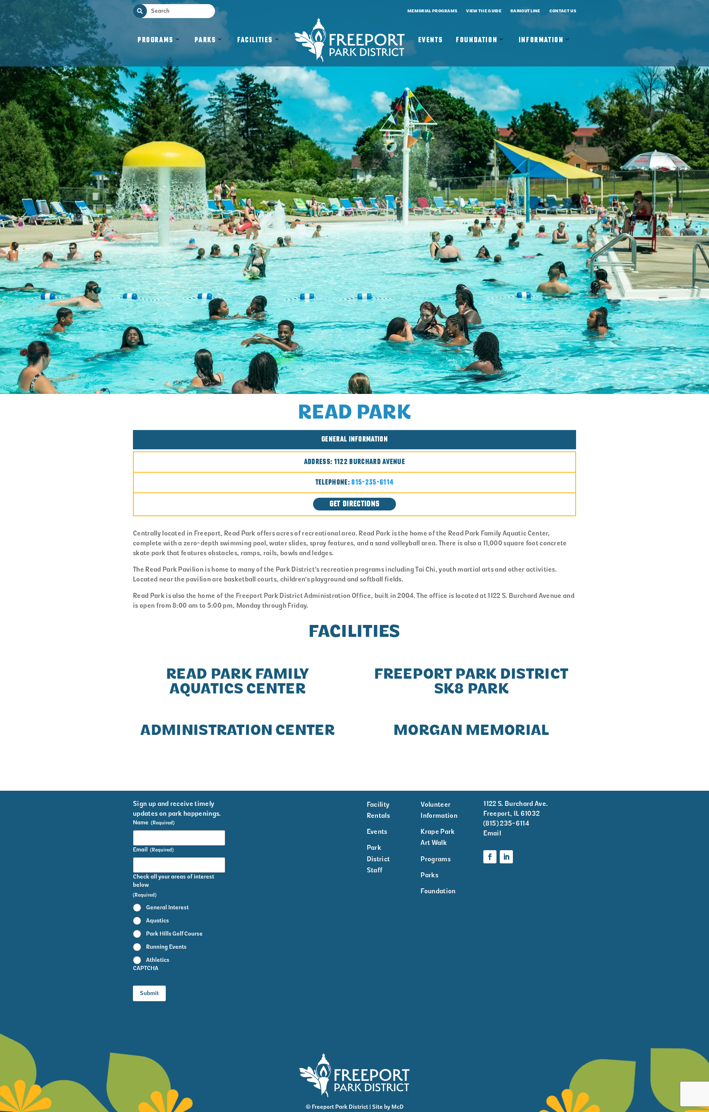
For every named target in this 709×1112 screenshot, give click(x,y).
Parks (205, 40)
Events (430, 40)
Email (153, 849)
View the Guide (483, 11)
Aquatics (157, 920)
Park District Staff (378, 859)
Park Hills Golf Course (174, 933)
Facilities (259, 48)
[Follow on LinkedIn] (506, 856)
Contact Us (562, 11)
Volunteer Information (439, 810)
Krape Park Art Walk (438, 837)
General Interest (167, 907)
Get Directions (354, 504)
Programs (155, 40)
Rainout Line (525, 11)
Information (541, 40)
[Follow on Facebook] (489, 856)
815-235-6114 (372, 482)
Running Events (166, 946)
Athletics (157, 959)
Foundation (476, 40)
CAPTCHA (145, 968)
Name (153, 822)
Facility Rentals (378, 810)
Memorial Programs (432, 11)
